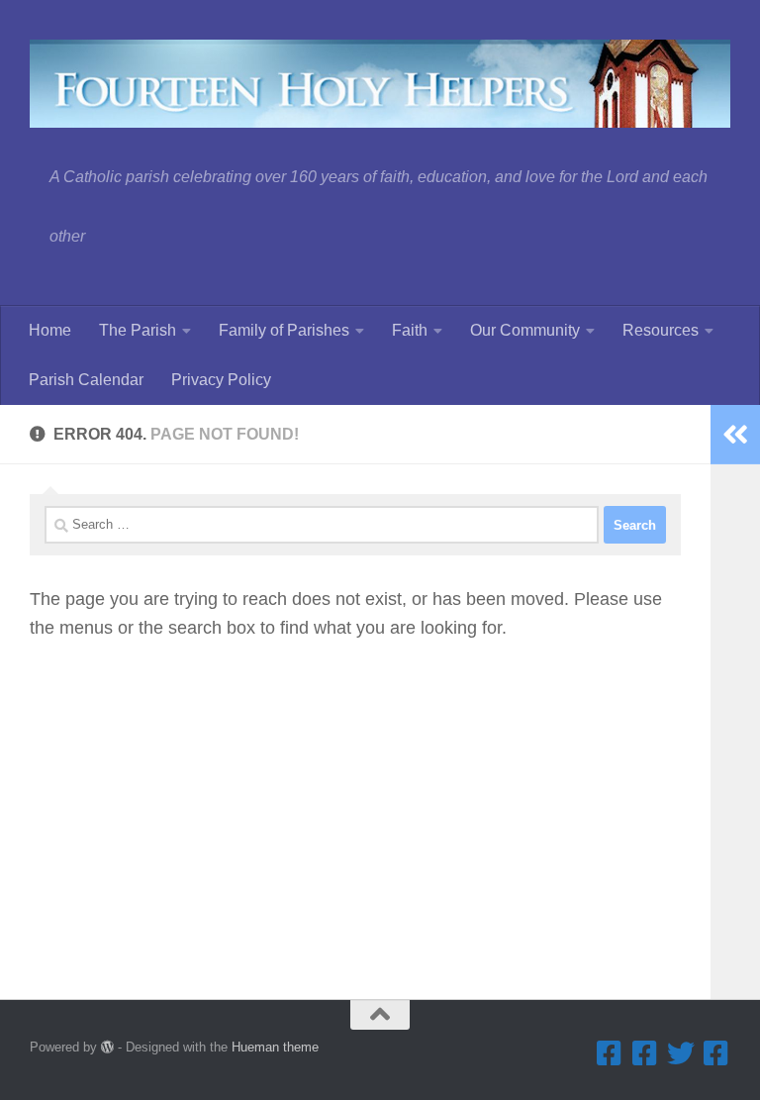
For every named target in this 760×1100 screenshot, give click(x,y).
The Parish (137, 330)
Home (50, 330)
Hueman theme (275, 1047)
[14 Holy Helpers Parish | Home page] (380, 84)
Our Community (525, 330)
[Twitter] (681, 1053)
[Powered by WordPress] (107, 1047)
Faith (410, 330)
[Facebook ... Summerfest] (645, 1053)
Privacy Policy (221, 379)
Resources (660, 330)
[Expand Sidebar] (735, 434)
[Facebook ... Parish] (609, 1053)
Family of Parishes (284, 330)
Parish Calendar (86, 379)
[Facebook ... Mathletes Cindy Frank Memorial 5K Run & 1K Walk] (716, 1053)
